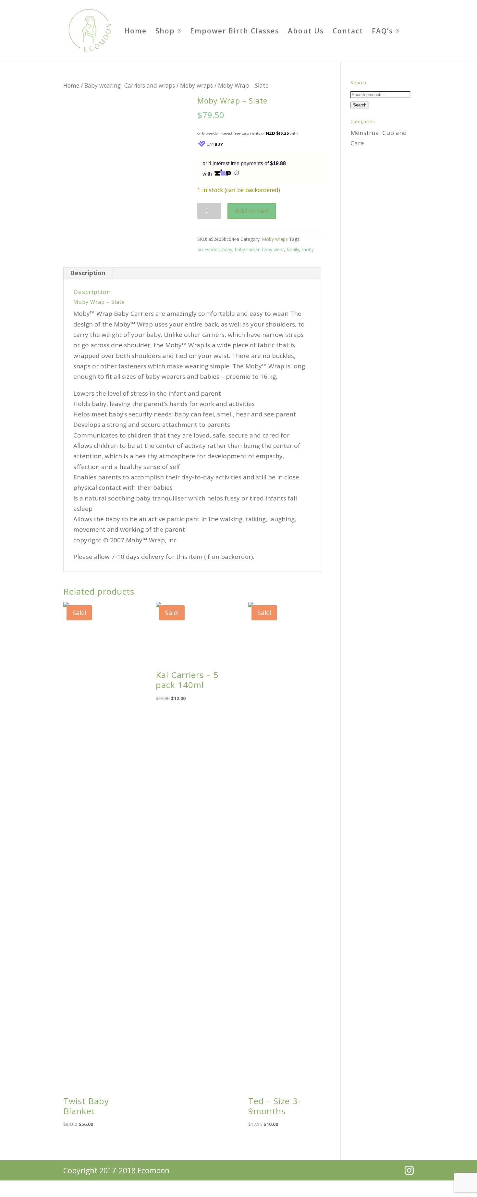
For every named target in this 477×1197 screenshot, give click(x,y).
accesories (208, 249)
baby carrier (247, 249)
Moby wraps (196, 85)
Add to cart (252, 211)
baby (227, 249)
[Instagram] (409, 1170)
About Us (306, 32)
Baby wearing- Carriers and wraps (129, 85)
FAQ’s (382, 32)
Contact (348, 32)
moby (308, 249)
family (293, 249)
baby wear (273, 249)
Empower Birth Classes (234, 32)
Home (135, 32)
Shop (165, 32)
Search (359, 105)
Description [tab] (87, 273)
